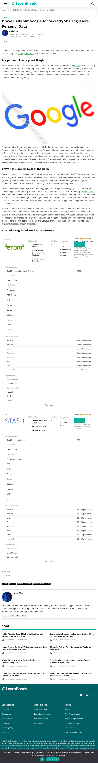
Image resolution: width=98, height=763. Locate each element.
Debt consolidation (40, 719)
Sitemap (5, 732)
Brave (5, 584)
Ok (42, 759)
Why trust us (7, 719)
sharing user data (26, 54)
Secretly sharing (24, 584)
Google (76, 65)
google (12, 584)
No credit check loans (42, 714)
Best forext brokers (72, 714)
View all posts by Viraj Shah (14, 616)
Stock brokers (70, 728)
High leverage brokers (74, 719)
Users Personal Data (41, 584)
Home (4, 10)
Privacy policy (7, 728)
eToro (7, 239)
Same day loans (39, 723)
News (5, 17)
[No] (95, 756)
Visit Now (79, 245)
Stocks (67, 709)
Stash (7, 415)
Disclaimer (6, 723)
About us (5, 709)
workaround (50, 177)
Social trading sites (72, 723)
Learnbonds (8, 704)
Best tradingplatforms (73, 732)
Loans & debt (40, 704)
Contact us (6, 714)
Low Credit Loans (40, 709)
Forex (68, 704)
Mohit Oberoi (10, 640)
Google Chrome (88, 191)
